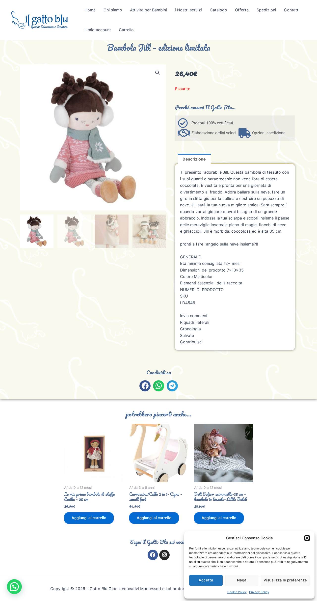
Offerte (242, 9)
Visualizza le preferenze (285, 580)
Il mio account (97, 29)
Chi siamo (113, 9)
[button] (307, 538)
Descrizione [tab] (194, 159)
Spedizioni (266, 9)
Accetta (206, 580)
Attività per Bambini (148, 9)
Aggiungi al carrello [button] (89, 518)
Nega (241, 580)
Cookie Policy (237, 592)
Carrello (126, 29)
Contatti (291, 9)
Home (90, 9)
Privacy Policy (259, 592)
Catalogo (218, 9)
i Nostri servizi (188, 9)
